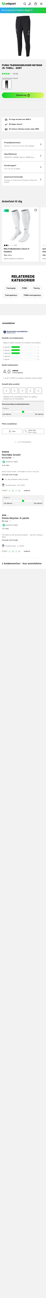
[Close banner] (43, 10)
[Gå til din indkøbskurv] (35, 4)
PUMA (24, 288)
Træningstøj (10, 288)
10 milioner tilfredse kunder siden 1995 (24, 129)
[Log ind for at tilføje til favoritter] (36, 210)
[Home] (9, 3)
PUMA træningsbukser (32, 295)
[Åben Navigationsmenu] (41, 4)
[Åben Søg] (24, 3)
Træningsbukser (11, 295)
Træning (36, 288)
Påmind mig (21, 95)
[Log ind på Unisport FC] (30, 4)
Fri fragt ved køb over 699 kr (20, 119)
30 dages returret (15, 124)
